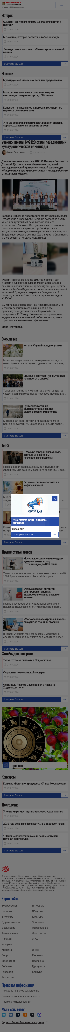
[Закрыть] (55, 499)
